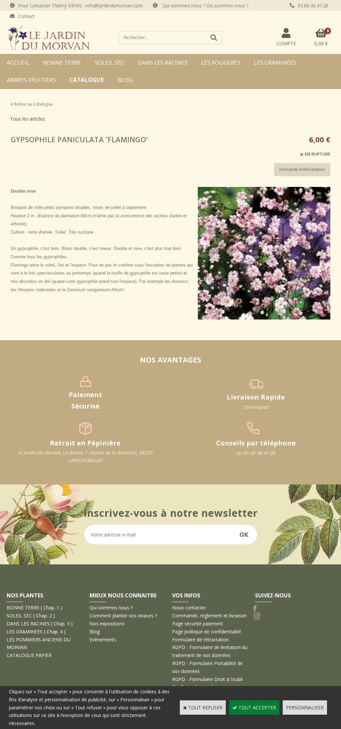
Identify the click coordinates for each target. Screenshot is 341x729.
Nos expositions (107, 623)
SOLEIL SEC (109, 62)
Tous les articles (27, 119)
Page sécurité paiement (197, 623)
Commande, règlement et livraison (209, 615)
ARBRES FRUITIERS (31, 80)
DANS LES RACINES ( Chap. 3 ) (40, 623)
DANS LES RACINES (162, 62)
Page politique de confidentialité (206, 631)
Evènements (103, 639)
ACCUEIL (18, 62)
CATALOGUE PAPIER (29, 655)
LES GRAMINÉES (275, 62)
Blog (125, 80)
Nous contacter (189, 607)
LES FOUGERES (220, 62)
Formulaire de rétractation (200, 639)
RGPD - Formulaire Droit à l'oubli (207, 679)
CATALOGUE (86, 80)
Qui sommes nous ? (111, 607)
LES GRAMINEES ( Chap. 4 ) (36, 631)
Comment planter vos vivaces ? (123, 615)
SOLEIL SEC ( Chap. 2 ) (31, 615)
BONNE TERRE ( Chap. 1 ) (34, 607)
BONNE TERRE (62, 62)
